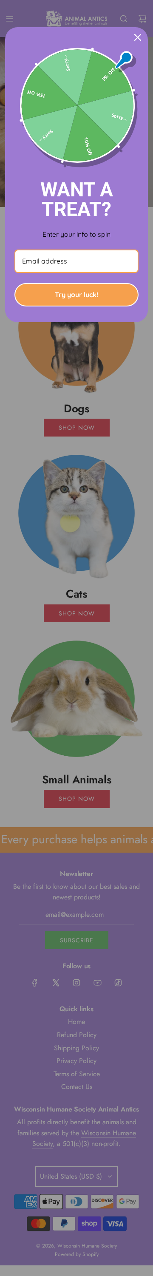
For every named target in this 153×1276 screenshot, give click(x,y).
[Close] (138, 37)
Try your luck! (76, 294)
